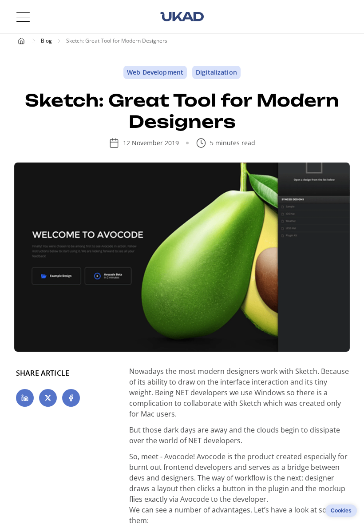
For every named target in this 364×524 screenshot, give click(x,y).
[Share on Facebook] (71, 398)
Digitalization (216, 72)
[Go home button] (182, 17)
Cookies (341, 511)
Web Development (155, 72)
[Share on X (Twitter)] (48, 398)
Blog (46, 40)
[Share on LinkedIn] (25, 398)
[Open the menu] (23, 17)
